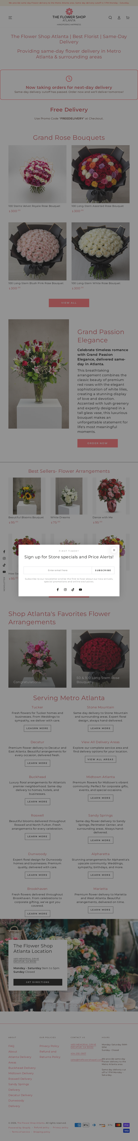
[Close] (114, 550)
